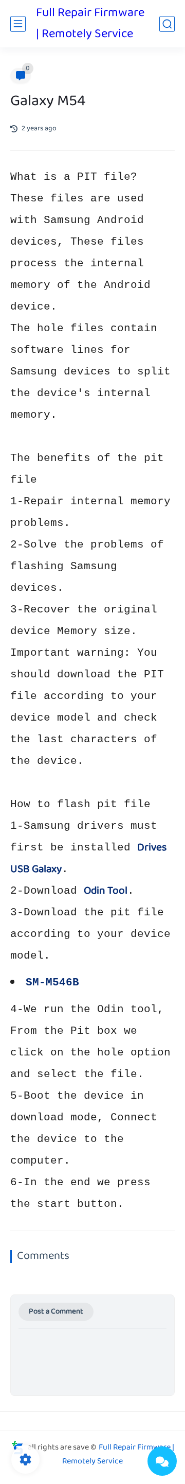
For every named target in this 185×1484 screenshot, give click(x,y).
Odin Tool (105, 891)
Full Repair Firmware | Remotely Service (90, 24)
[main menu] (18, 24)
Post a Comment (56, 1311)
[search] (167, 24)
